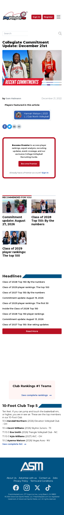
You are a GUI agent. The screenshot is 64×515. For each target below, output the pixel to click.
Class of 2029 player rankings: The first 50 (25, 303)
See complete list (12, 444)
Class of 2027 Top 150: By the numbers (23, 292)
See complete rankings (34, 395)
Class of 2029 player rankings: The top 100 (25, 287)
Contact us (44, 478)
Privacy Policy (21, 481)
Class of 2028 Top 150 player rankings (23, 314)
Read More (32, 331)
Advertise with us (28, 478)
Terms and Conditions (41, 481)
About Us (11, 478)
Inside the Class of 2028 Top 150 (20, 308)
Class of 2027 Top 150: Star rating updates (25, 324)
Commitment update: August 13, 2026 (22, 319)
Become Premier (29, 164)
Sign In (36, 17)
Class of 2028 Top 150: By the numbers (23, 282)
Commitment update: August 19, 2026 (22, 298)
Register (48, 17)
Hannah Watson (32, 113)
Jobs (55, 478)
